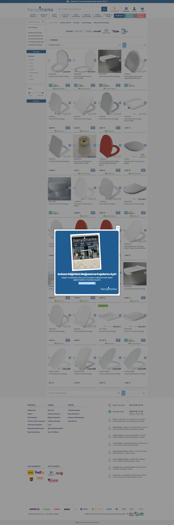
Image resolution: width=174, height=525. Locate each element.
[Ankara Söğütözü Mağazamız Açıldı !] (87, 293)
